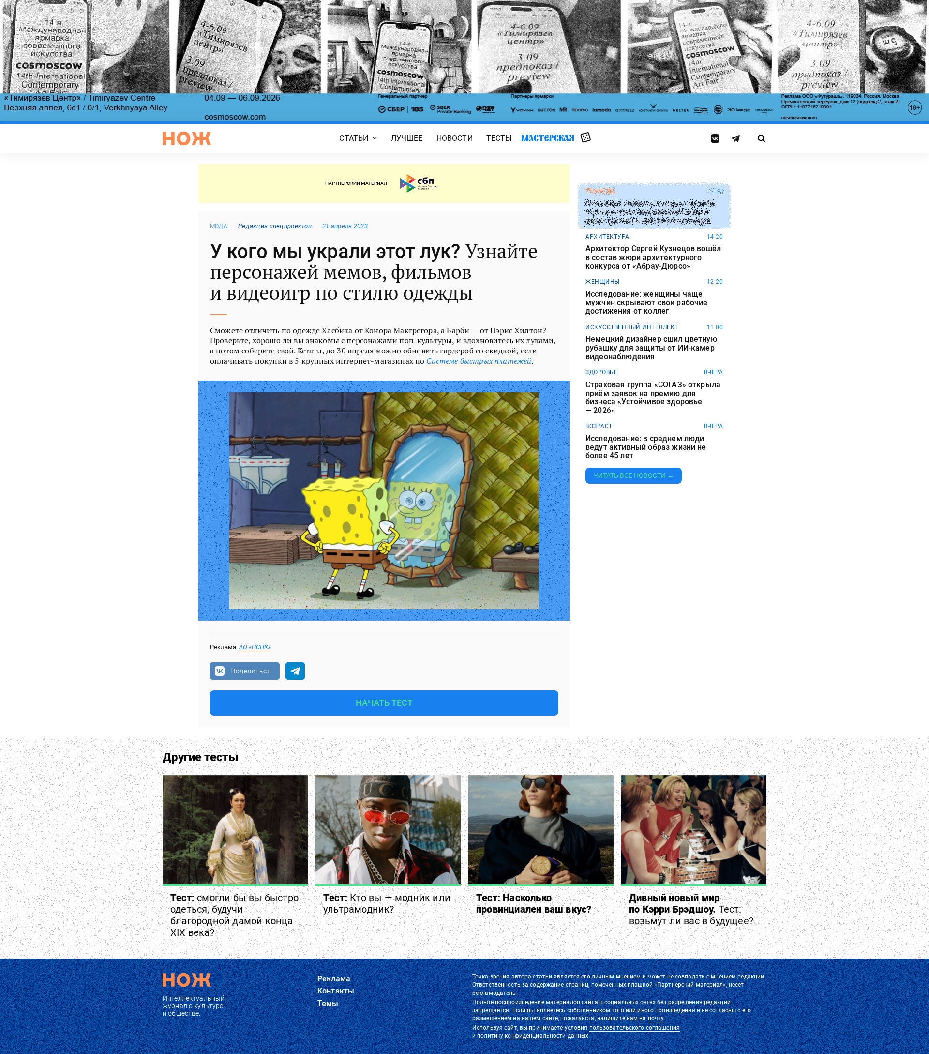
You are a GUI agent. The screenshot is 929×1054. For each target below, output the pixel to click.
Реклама (333, 978)
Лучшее (407, 138)
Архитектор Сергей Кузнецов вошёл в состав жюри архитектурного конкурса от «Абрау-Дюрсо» (653, 257)
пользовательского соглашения (634, 1027)
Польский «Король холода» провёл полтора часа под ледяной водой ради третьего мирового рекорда (650, 212)
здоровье (601, 372)
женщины (602, 281)
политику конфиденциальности (521, 1035)
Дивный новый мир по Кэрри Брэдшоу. (691, 909)
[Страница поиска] (761, 138)
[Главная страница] (187, 138)
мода (218, 226)
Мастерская (548, 137)
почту (656, 1018)
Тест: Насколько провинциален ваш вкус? (533, 903)
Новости (454, 138)
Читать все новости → (633, 475)
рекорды (600, 191)
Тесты (499, 138)
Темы (328, 1003)
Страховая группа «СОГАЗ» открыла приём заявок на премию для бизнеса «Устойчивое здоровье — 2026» (652, 397)
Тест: (234, 915)
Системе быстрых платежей (478, 361)
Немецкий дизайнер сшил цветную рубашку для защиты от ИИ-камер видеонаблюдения (651, 348)
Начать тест (384, 703)
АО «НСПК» (255, 647)
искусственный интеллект (631, 327)
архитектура (607, 236)
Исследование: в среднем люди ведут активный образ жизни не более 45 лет (645, 447)
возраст (599, 426)
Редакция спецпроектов (275, 225)
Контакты (335, 990)
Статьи (353, 138)
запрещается (490, 1010)
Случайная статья (586, 138)
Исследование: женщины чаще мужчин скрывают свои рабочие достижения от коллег (646, 303)
